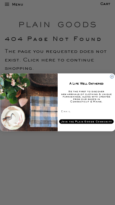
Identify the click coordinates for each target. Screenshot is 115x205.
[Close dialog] (112, 77)
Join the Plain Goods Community (86, 121)
